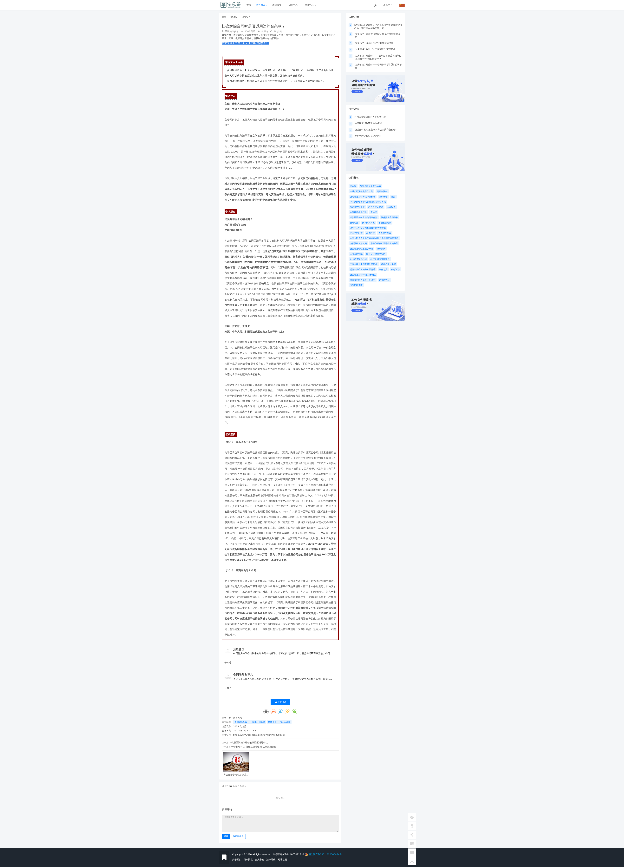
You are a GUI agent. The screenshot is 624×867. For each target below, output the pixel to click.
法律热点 (359, 25)
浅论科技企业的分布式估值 (379, 42)
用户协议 (248, 859)
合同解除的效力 (241, 722)
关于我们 (236, 859)
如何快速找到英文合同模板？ (369, 123)
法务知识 (261, 5)
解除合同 (272, 722)
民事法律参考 (258, 722)
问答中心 (293, 5)
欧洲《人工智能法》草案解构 (381, 49)
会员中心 (259, 859)
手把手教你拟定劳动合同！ (368, 135)
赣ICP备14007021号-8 (292, 854)
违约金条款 (285, 722)
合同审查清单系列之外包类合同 (370, 116)
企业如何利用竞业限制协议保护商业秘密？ (376, 129)
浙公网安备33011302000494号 (325, 854)
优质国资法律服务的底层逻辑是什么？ (250, 742)
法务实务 (246, 17)
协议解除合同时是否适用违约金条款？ (235, 774)
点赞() (281, 702)
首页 (249, 5)
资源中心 (309, 5)
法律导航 (270, 859)
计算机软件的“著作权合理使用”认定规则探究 (253, 746)
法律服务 (277, 5)
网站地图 (282, 859)
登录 (226, 836)
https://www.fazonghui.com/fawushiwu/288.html (259, 734)
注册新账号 (238, 836)
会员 (387, 5)
